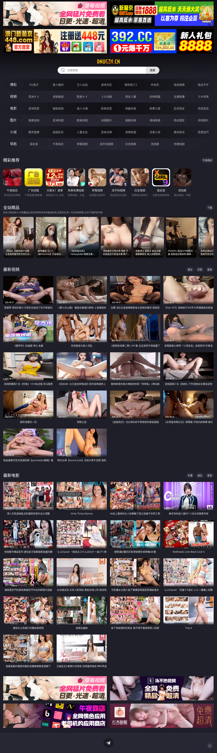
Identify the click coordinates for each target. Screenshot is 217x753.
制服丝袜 (130, 108)
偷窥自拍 (33, 120)
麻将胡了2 (131, 85)
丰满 (190, 475)
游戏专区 (106, 85)
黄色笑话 (179, 132)
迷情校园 (130, 132)
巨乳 (200, 269)
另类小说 (155, 132)
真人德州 (58, 85)
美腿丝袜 (130, 120)
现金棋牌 (179, 85)
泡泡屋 (155, 144)
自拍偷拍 (58, 96)
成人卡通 (82, 108)
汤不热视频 (106, 144)
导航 (13, 144)
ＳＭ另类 (203, 96)
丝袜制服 (155, 96)
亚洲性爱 (33, 108)
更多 (209, 269)
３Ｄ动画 (106, 96)
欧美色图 (82, 120)
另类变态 (203, 108)
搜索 (152, 70)
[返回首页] (210, 745)
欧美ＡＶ (82, 96)
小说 (13, 132)
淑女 (200, 475)
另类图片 (203, 120)
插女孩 (34, 144)
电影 (13, 108)
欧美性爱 (106, 108)
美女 (190, 269)
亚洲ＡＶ (33, 96)
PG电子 (33, 85)
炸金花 (155, 85)
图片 (13, 120)
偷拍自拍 (58, 108)
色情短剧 (179, 144)
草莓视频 (82, 144)
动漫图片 (106, 120)
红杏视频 (130, 144)
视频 (13, 96)
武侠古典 (106, 132)
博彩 (13, 84)
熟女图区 (179, 120)
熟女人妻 (130, 96)
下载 (209, 207)
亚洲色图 (58, 120)
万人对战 (82, 85)
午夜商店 (58, 144)
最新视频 (11, 269)
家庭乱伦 (58, 132)
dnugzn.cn (108, 61)
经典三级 (155, 108)
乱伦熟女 (179, 108)
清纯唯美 (155, 120)
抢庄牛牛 (203, 85)
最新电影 (11, 475)
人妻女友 (82, 132)
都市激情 (33, 132)
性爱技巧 (203, 132)
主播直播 (179, 96)
